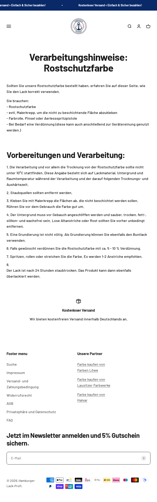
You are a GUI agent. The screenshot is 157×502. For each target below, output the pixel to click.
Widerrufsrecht (19, 395)
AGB (10, 403)
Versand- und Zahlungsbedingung (23, 384)
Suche (12, 364)
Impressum (16, 372)
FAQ (10, 420)
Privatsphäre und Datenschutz (31, 411)
